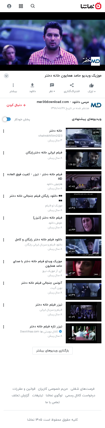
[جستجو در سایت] (32, 6)
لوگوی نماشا (54, 395)
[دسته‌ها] (21, 6)
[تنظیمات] (9, 6)
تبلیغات (37, 395)
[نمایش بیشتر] (7, 75)
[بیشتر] (3, 131)
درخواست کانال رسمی (80, 395)
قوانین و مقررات (23, 389)
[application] (52, 41)
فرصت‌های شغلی (82, 389)
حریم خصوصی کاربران (53, 389)
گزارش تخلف (20, 395)
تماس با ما (52, 402)
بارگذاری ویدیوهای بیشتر (52, 350)
